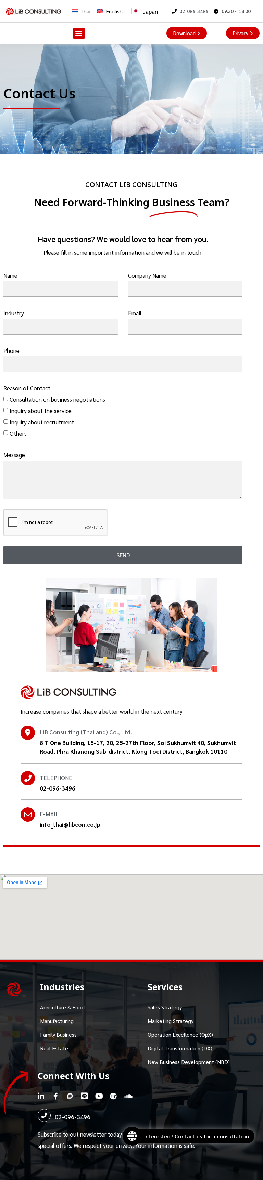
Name (10, 275)
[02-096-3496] (44, 1115)
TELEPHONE (56, 777)
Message (14, 455)
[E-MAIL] (28, 814)
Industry (13, 313)
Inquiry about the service (41, 410)
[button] (79, 33)
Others (18, 433)
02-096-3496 (72, 1117)
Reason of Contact (26, 388)
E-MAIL (49, 814)
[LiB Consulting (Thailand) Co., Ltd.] (28, 733)
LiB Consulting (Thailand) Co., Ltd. (86, 732)
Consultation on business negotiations (57, 399)
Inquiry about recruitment (42, 422)
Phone (11, 350)
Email (134, 313)
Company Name (147, 275)
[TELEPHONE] (28, 778)
